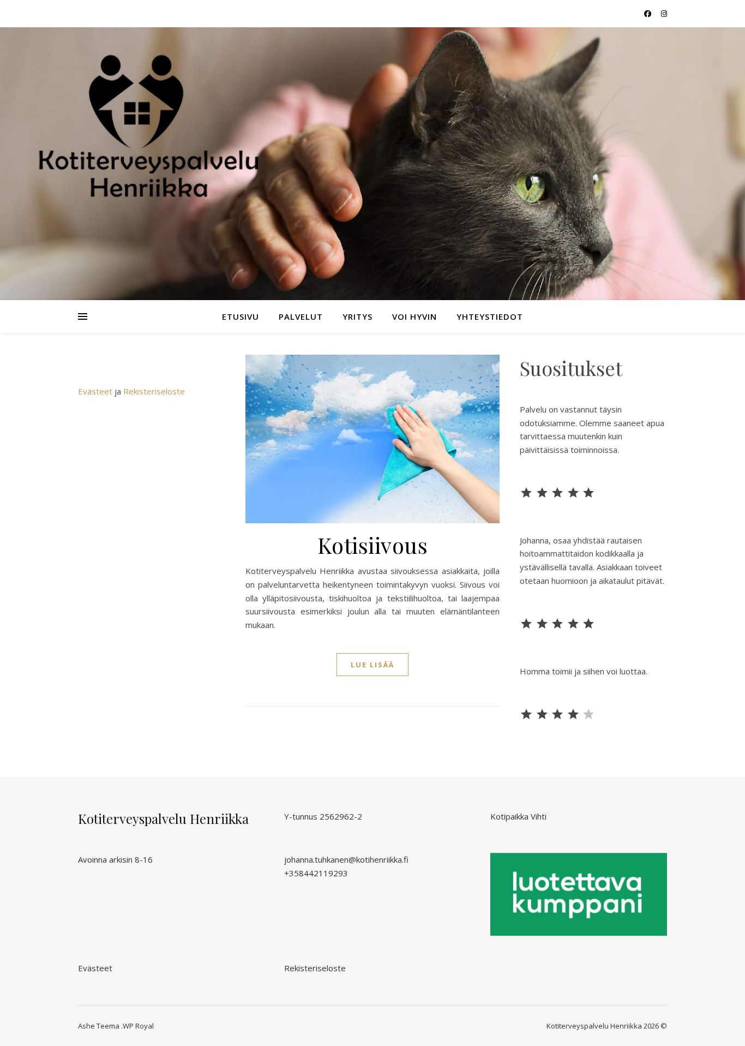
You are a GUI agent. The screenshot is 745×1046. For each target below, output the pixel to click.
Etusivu (240, 316)
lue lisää (372, 665)
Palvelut (301, 316)
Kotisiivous (372, 544)
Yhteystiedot (489, 316)
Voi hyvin (414, 316)
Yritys (357, 316)
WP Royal (138, 1026)
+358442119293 (316, 873)
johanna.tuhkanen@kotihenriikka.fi (346, 859)
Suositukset (571, 368)
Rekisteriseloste (154, 391)
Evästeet (95, 391)
